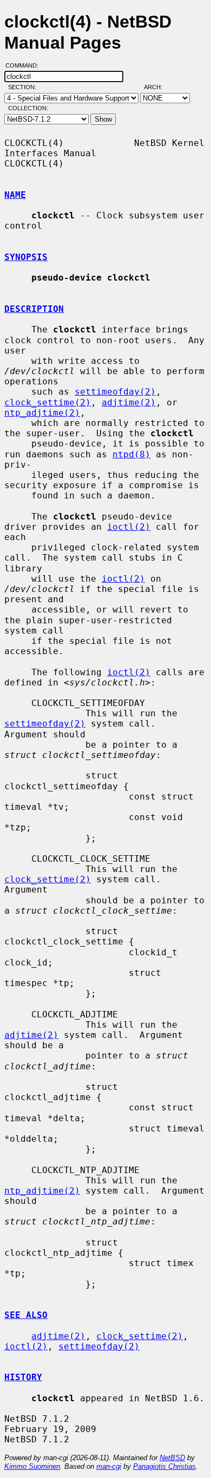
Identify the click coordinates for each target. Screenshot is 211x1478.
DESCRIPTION (34, 309)
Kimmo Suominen (32, 1466)
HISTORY (23, 1377)
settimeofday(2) (115, 392)
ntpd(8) (131, 454)
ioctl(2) (128, 527)
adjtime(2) (129, 402)
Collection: (28, 108)
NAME (15, 195)
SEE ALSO (26, 1315)
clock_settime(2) (47, 402)
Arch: (158, 87)
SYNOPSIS (26, 257)
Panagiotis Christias (164, 1466)
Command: (25, 65)
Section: (24, 87)
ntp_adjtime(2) (42, 413)
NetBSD (172, 1458)
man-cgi (108, 1466)
